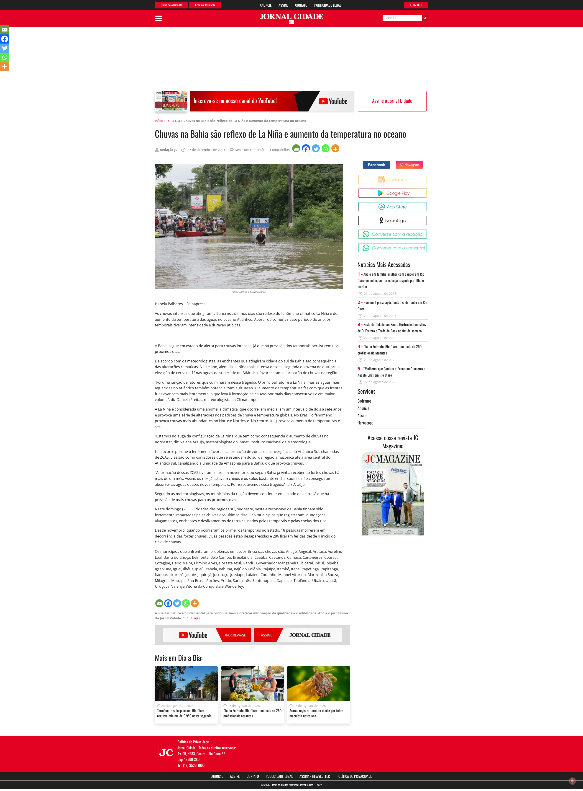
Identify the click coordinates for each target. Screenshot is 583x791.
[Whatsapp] (326, 148)
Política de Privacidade (354, 776)
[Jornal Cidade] (291, 19)
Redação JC (168, 149)
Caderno (427, 176)
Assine (283, 5)
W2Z (319, 785)
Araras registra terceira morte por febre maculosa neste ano (316, 713)
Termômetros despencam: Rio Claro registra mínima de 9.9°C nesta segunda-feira (184, 716)
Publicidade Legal (327, 5)
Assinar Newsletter (314, 776)
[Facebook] (306, 148)
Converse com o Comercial (427, 245)
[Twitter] (316, 148)
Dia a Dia (173, 121)
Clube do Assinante (171, 5)
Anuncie (266, 5)
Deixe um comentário (251, 149)
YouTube (207, 635)
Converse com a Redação (427, 231)
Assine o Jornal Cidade (392, 100)
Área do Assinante (205, 5)
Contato (301, 5)
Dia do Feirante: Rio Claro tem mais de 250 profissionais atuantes (252, 713)
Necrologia (427, 218)
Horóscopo (365, 423)
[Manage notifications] (572, 781)
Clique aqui (191, 618)
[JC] (166, 752)
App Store (427, 204)
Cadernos (364, 401)
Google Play (427, 190)
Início (159, 121)
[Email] (296, 148)
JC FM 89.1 (416, 5)
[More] (335, 148)
